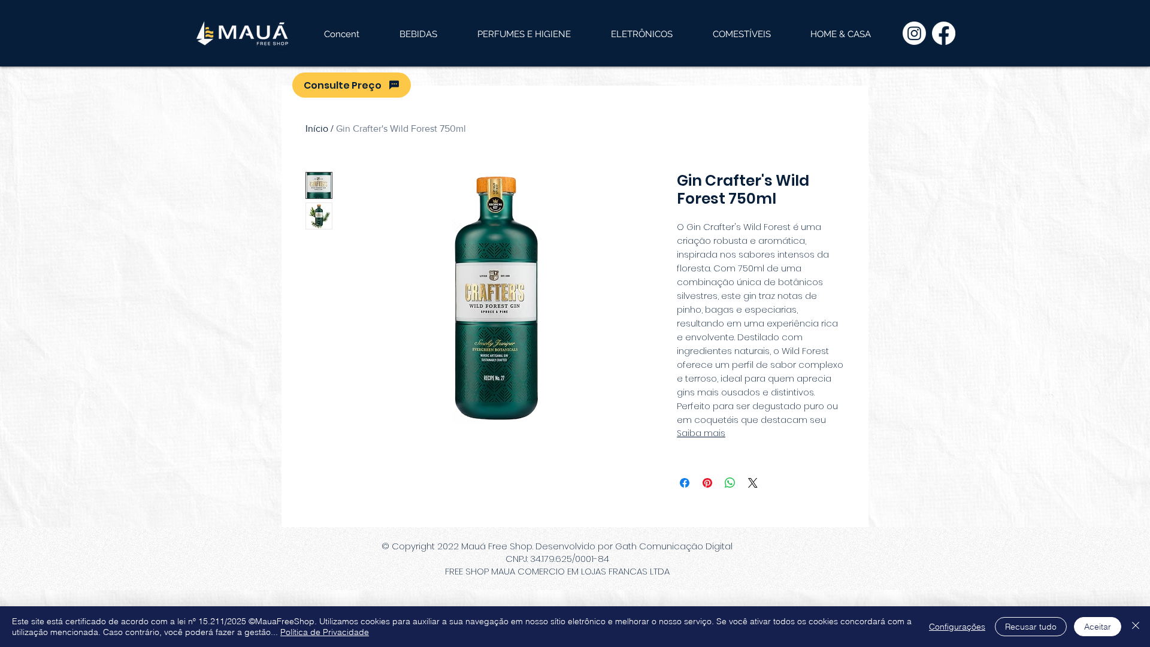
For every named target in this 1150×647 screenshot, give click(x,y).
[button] (418, 34)
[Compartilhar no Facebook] (684, 483)
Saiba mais (701, 433)
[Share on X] (753, 483)
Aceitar (1097, 626)
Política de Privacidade (324, 632)
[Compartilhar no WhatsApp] (730, 483)
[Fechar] (1135, 626)
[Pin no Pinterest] (707, 483)
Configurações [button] (957, 626)
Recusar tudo (1031, 626)
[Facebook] (943, 33)
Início (316, 128)
